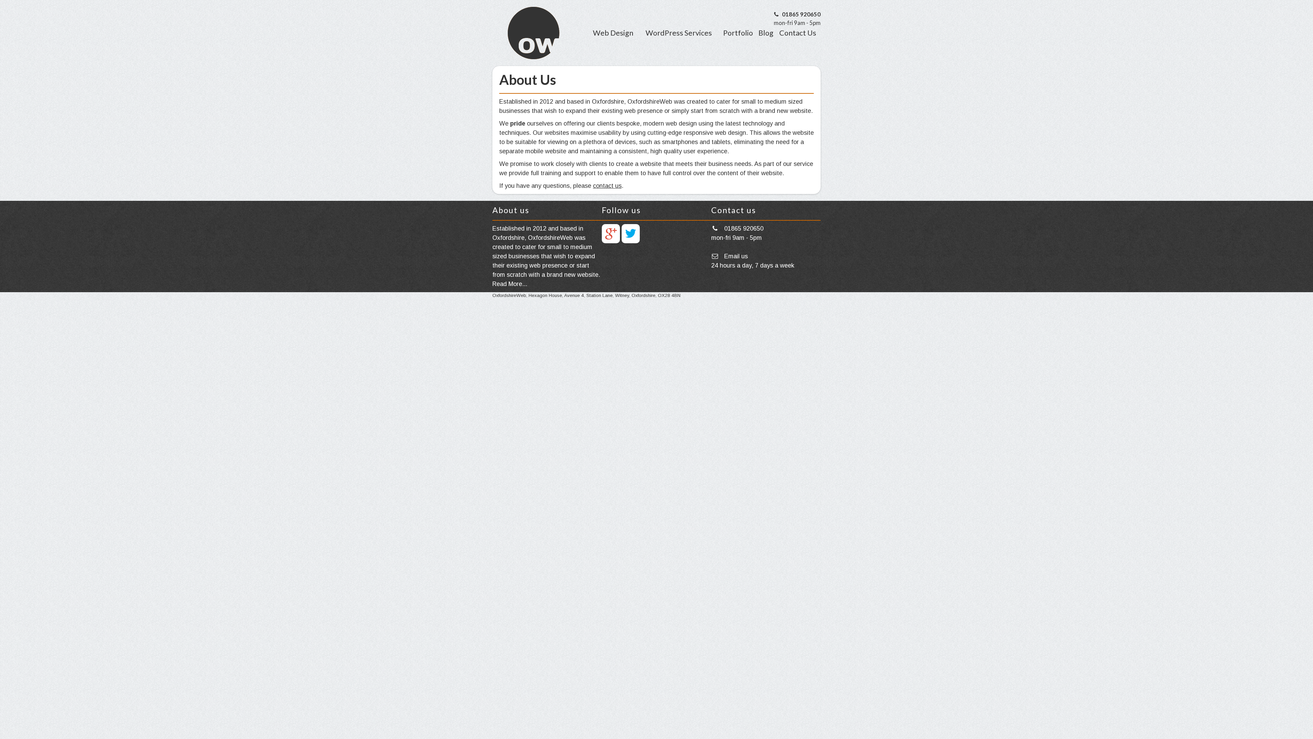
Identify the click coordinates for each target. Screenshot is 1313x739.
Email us (736, 256)
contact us (607, 185)
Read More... (509, 284)
